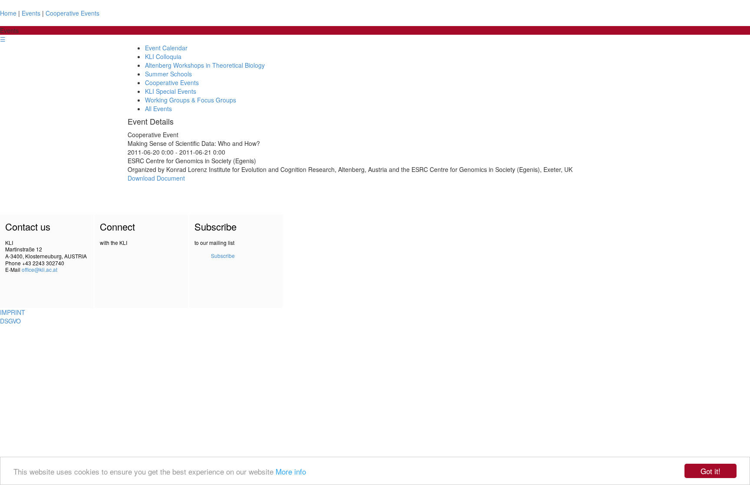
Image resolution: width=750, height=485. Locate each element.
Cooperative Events (72, 13)
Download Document (156, 178)
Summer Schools (168, 73)
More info (291, 471)
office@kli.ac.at (39, 269)
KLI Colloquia (163, 56)
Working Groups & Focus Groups (190, 100)
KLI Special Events (170, 91)
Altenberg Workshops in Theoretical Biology (205, 65)
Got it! (710, 470)
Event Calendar (166, 47)
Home (8, 13)
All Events (158, 108)
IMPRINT (12, 312)
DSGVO (10, 321)
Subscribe (223, 255)
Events (31, 13)
